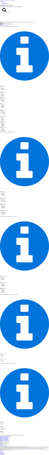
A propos (1, 451)
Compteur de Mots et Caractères (5, 3)
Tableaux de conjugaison (2, 452)
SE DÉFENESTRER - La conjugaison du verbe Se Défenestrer (5, 436)
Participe (12, 24)
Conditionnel (8, 24)
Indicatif (3, 24)
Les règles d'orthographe (2, 453)
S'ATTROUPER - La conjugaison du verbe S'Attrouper (5, 439)
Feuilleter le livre (1, 444)
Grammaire (2, 1)
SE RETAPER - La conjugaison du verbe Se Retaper (5, 437)
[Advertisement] (24, 17)
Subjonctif (5, 24)
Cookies (3, 450)
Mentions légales (1, 450)
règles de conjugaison (27, 448)
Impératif (10, 24)
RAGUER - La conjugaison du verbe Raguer (4, 438)
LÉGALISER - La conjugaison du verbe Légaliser (4, 440)
